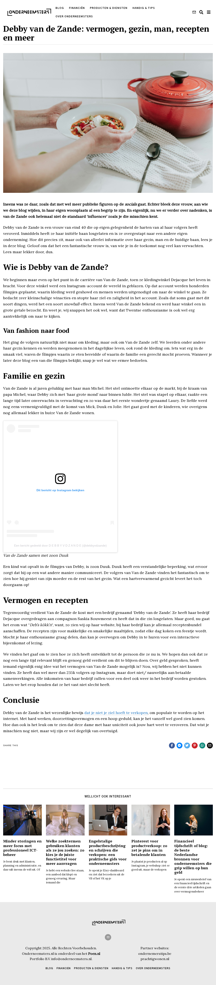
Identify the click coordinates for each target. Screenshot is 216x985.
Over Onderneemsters (74, 16)
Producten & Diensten (108, 8)
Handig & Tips (143, 8)
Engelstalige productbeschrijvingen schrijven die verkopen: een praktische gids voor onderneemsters (108, 852)
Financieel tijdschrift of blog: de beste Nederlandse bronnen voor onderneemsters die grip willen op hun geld (193, 857)
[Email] (194, 12)
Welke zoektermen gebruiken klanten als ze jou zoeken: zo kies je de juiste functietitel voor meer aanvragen (65, 852)
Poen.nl (94, 953)
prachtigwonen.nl (154, 959)
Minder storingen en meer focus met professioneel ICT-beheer (22, 848)
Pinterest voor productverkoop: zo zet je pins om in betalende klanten (149, 848)
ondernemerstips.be (154, 953)
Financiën (77, 8)
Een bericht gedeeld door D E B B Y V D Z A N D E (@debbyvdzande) (60, 545)
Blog (59, 8)
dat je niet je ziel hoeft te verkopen (116, 712)
